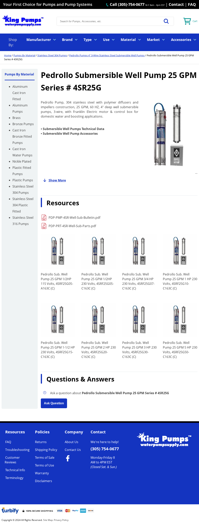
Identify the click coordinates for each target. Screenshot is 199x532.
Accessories (181, 39)
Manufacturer (38, 39)
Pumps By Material (24, 55)
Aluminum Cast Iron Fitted (20, 92)
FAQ (192, 4)
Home (7, 55)
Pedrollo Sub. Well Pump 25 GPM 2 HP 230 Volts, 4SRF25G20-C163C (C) (98, 350)
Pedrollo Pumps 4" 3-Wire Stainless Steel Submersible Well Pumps (107, 55)
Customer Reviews (12, 459)
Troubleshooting (17, 450)
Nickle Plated (21, 161)
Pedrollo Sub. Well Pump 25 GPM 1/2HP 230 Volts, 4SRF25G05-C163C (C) (97, 281)
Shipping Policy (46, 450)
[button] (166, 21)
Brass (16, 118)
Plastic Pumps (22, 180)
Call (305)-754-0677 (126, 4)
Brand (67, 39)
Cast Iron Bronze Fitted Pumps (22, 136)
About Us (71, 442)
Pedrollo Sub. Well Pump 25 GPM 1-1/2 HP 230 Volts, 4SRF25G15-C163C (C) (58, 350)
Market (153, 39)
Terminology (14, 478)
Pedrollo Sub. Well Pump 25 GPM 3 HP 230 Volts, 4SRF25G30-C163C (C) (139, 350)
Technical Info (15, 470)
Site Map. (48, 520)
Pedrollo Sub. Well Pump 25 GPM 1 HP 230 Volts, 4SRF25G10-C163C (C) (180, 281)
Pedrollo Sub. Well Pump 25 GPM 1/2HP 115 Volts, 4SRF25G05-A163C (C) (57, 281)
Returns (41, 442)
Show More (57, 180)
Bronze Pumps (23, 124)
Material (128, 39)
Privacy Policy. (61, 520)
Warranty (42, 473)
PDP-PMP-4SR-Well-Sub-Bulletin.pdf (74, 217)
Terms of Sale (44, 457)
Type (88, 39)
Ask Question (54, 403)
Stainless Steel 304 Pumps (52, 55)
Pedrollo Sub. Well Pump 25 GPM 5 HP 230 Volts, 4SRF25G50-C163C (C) (180, 350)
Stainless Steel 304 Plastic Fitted (22, 205)
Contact (176, 4)
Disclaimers (43, 481)
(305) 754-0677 (105, 448)
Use (106, 39)
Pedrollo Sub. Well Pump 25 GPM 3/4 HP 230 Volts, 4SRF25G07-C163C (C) (138, 281)
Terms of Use (44, 465)
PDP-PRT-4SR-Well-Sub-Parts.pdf (72, 226)
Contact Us (73, 450)
